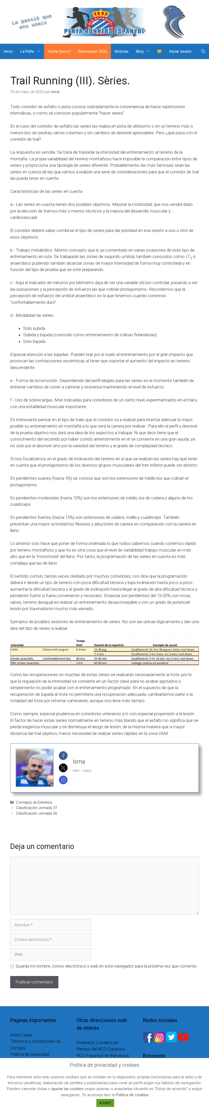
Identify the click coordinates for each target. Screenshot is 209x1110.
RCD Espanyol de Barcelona (102, 1055)
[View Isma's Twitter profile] (63, 768)
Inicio (8, 51)
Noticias (121, 51)
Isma (79, 761)
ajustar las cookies (67, 1088)
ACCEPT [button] (105, 1103)
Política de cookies (132, 1095)
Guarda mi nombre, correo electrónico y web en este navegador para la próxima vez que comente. (107, 966)
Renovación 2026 (92, 51)
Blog (139, 51)
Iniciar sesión (180, 51)
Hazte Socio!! (59, 51)
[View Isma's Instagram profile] (63, 780)
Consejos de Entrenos (34, 802)
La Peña (27, 51)
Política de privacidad (29, 1054)
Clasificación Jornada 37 (36, 808)
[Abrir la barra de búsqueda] (203, 51)
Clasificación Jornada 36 (36, 813)
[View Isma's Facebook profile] (63, 755)
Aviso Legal (21, 1034)
